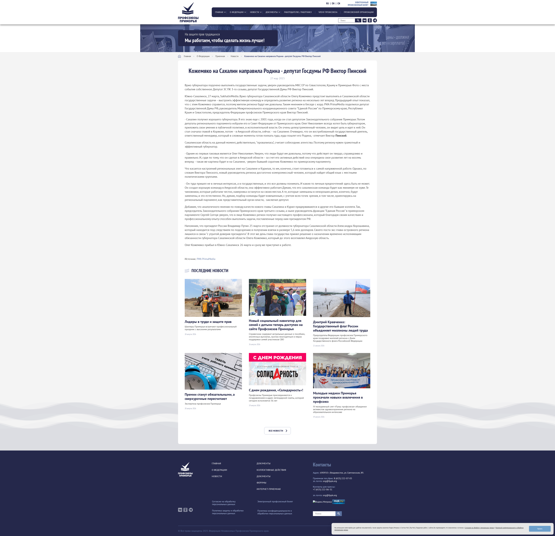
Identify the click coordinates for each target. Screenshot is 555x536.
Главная (219, 12)
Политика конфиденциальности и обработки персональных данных (274, 512)
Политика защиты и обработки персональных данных (228, 512)
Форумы (261, 482)
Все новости (276, 430)
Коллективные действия (271, 470)
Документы (272, 12)
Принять (539, 529)
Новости (254, 12)
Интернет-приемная (269, 489)
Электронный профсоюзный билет (275, 501)
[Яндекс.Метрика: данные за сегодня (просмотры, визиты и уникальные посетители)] (322, 501)
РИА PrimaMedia (206, 259)
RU (327, 3)
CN (338, 3)
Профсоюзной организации (359, 12)
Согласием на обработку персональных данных (479, 528)
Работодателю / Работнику (298, 12)
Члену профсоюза (327, 12)
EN (333, 3)
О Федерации (237, 12)
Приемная (220, 56)
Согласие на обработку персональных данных (223, 503)
